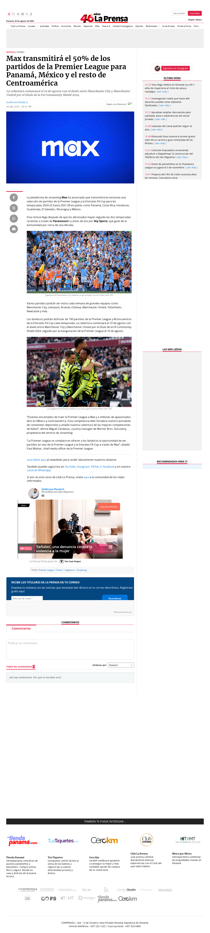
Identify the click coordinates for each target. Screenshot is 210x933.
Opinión (139, 26)
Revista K (107, 890)
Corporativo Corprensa (29, 890)
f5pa (49, 898)
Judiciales (44, 26)
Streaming (82, 570)
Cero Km (127, 899)
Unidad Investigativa (123, 26)
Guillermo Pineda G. (17, 102)
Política (55, 26)
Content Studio (126, 890)
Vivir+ (196, 26)
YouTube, (70, 466)
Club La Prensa (18, 26)
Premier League (46, 570)
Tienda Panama (107, 898)
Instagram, (83, 466)
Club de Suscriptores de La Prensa (28, 898)
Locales (31, 26)
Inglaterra (69, 570)
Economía (66, 26)
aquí (86, 477)
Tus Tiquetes (146, 890)
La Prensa (47, 890)
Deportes (88, 26)
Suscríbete (195, 13)
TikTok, (95, 466)
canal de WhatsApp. (39, 470)
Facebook (108, 466)
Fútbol (59, 570)
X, (101, 466)
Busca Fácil (166, 890)
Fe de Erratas (168, 26)
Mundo (77, 26)
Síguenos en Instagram (175, 68)
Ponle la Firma (184, 26)
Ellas (97, 26)
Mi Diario (68, 890)
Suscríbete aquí (36, 459)
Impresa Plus (87, 899)
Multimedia (151, 26)
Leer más (162, 91)
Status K (106, 26)
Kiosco (199, 19)
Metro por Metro (68, 898)
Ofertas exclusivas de (122, 612)
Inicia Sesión (179, 13)
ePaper (191, 19)
